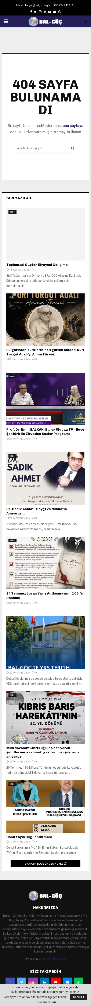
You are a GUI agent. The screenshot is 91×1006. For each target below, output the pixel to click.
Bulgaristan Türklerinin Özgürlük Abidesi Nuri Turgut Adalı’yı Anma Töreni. (45, 352)
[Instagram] (33, 982)
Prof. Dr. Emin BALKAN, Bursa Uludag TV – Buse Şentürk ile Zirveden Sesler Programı (45, 431)
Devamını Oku (46, 1002)
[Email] (67, 982)
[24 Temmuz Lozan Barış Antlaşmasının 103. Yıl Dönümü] (45, 563)
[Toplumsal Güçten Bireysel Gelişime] (45, 234)
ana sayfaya (73, 125)
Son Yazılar (18, 198)
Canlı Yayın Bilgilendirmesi (29, 837)
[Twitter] (21, 982)
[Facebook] (10, 982)
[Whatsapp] (78, 982)
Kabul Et (78, 997)
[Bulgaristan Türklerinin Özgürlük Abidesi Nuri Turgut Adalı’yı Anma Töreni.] (45, 319)
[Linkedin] (44, 982)
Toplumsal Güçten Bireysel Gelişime (37, 265)
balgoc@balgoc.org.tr (53, 959)
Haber (12, 212)
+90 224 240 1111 (64, 5)
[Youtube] (56, 982)
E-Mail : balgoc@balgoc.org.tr (33, 5)
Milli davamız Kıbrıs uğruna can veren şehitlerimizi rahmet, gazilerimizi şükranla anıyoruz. (43, 752)
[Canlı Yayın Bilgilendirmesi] (45, 806)
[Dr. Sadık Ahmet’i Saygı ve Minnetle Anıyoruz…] (45, 478)
